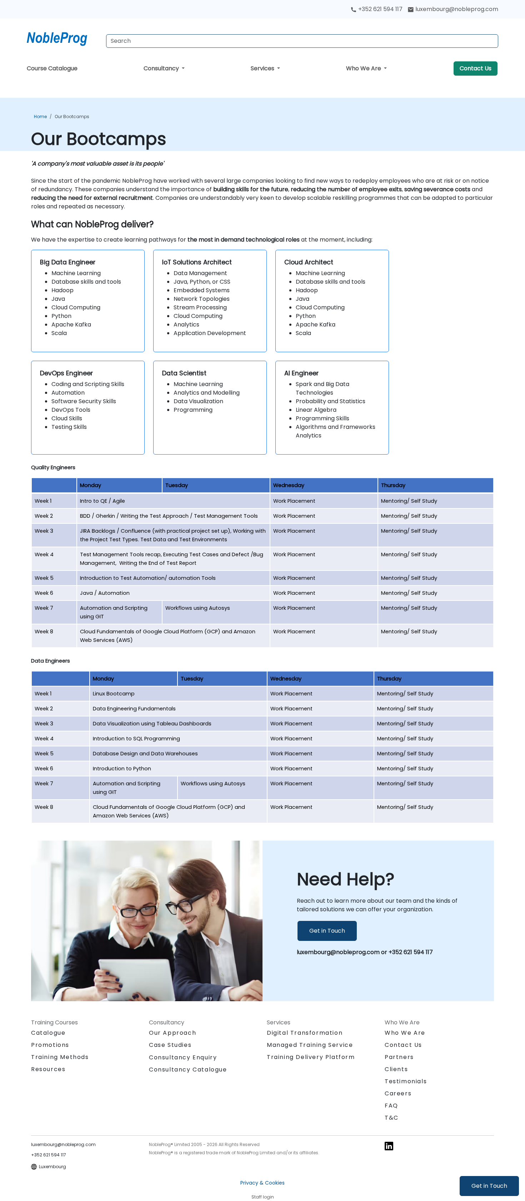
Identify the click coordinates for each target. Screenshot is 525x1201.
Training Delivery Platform (311, 1057)
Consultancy (162, 68)
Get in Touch (489, 1186)
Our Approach (172, 1033)
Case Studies (170, 1045)
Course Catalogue (52, 68)
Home (40, 116)
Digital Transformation (304, 1033)
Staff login (262, 1197)
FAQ (391, 1105)
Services (263, 68)
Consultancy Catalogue (188, 1069)
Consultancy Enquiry (183, 1057)
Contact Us (475, 68)
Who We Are (364, 68)
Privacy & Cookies (262, 1182)
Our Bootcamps (72, 116)
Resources (48, 1069)
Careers (398, 1093)
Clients (396, 1069)
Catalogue (48, 1033)
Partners (399, 1057)
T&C (392, 1118)
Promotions (50, 1045)
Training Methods (60, 1057)
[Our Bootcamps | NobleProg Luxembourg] (63, 37)
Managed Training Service (310, 1045)
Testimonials (406, 1081)
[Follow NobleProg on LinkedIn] (389, 1145)
